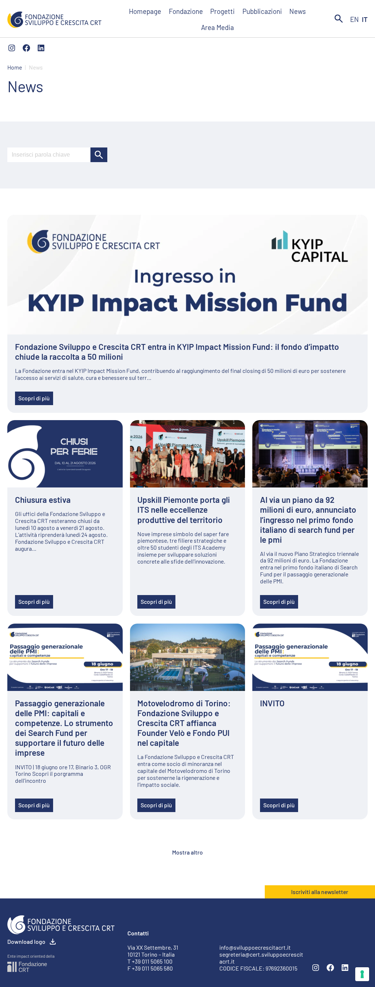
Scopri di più (34, 398)
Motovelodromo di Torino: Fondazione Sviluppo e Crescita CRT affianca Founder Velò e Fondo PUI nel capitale (184, 723)
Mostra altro (187, 852)
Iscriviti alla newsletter (319, 891)
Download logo (26, 941)
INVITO (272, 703)
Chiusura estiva (43, 500)
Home (14, 67)
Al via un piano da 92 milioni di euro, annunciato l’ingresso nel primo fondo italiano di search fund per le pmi (308, 519)
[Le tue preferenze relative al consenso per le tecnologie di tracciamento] (362, 974)
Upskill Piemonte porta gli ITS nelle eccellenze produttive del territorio (183, 509)
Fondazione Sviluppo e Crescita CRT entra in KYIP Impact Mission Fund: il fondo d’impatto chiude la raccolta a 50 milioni (177, 352)
